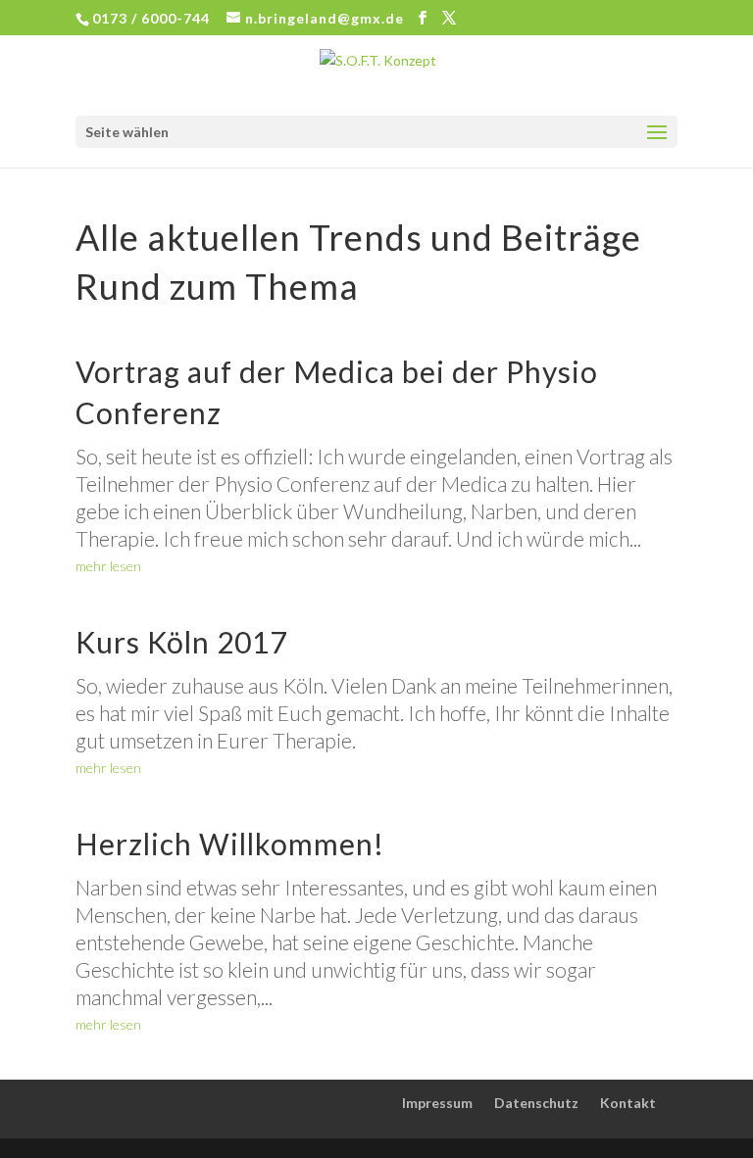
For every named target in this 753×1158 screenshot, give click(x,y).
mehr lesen (108, 565)
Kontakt (628, 1102)
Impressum (437, 1102)
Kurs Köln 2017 (181, 641)
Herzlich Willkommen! (229, 843)
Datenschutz (536, 1102)
